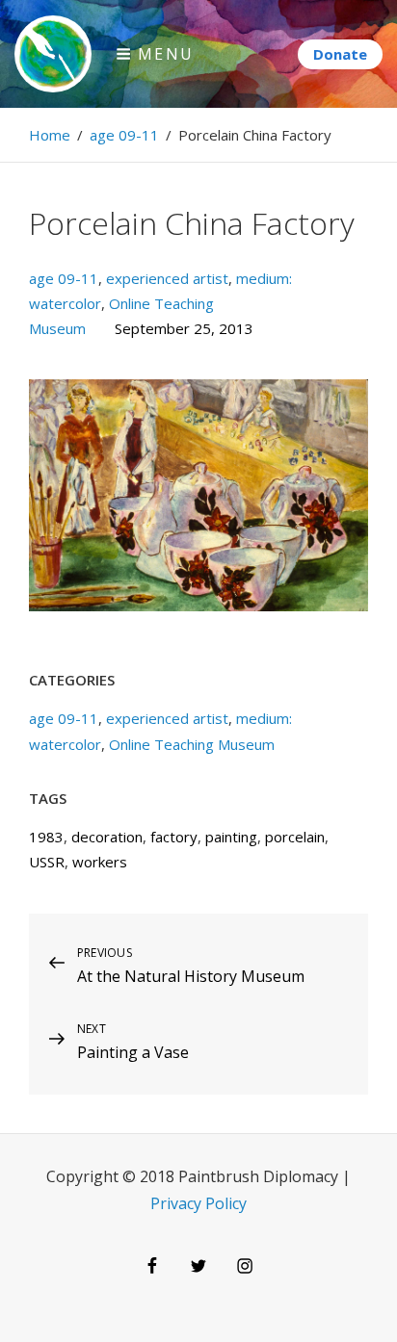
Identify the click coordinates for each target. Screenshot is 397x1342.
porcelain (295, 836)
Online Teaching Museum (192, 744)
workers (99, 861)
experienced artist (167, 278)
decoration (107, 836)
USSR (47, 861)
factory (174, 836)
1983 (46, 836)
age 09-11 (124, 134)
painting (231, 836)
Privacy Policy (198, 1203)
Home (49, 134)
